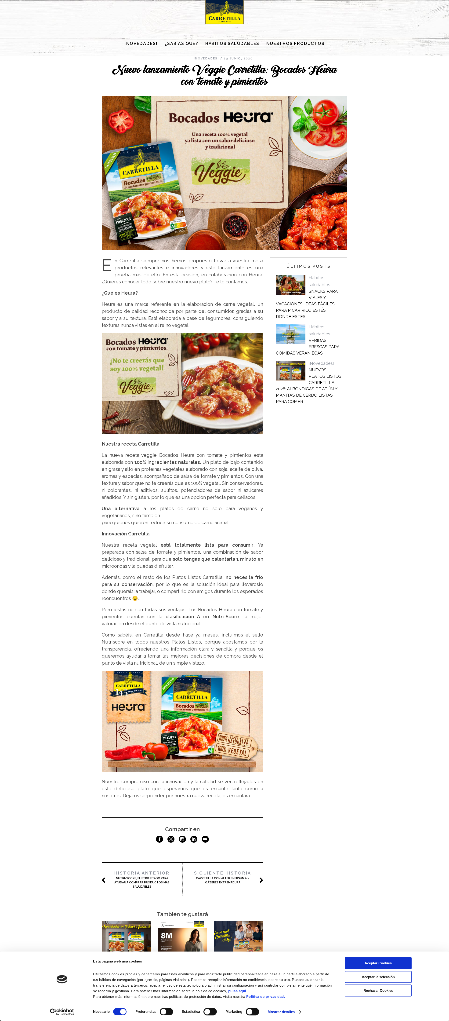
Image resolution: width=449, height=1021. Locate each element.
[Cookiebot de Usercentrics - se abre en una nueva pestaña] (62, 1011)
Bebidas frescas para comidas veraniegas (307, 346)
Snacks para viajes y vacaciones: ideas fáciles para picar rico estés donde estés (306, 304)
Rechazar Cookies (378, 990)
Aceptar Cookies (378, 963)
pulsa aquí (237, 991)
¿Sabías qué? (181, 43)
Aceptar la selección (378, 977)
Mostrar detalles (281, 1012)
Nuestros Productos (295, 43)
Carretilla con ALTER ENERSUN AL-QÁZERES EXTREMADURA (222, 877)
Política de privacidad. (265, 997)
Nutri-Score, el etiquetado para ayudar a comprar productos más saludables (142, 879)
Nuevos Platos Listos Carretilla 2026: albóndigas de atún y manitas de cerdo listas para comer (308, 385)
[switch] (166, 1011)
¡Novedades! (141, 43)
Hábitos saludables (232, 43)
